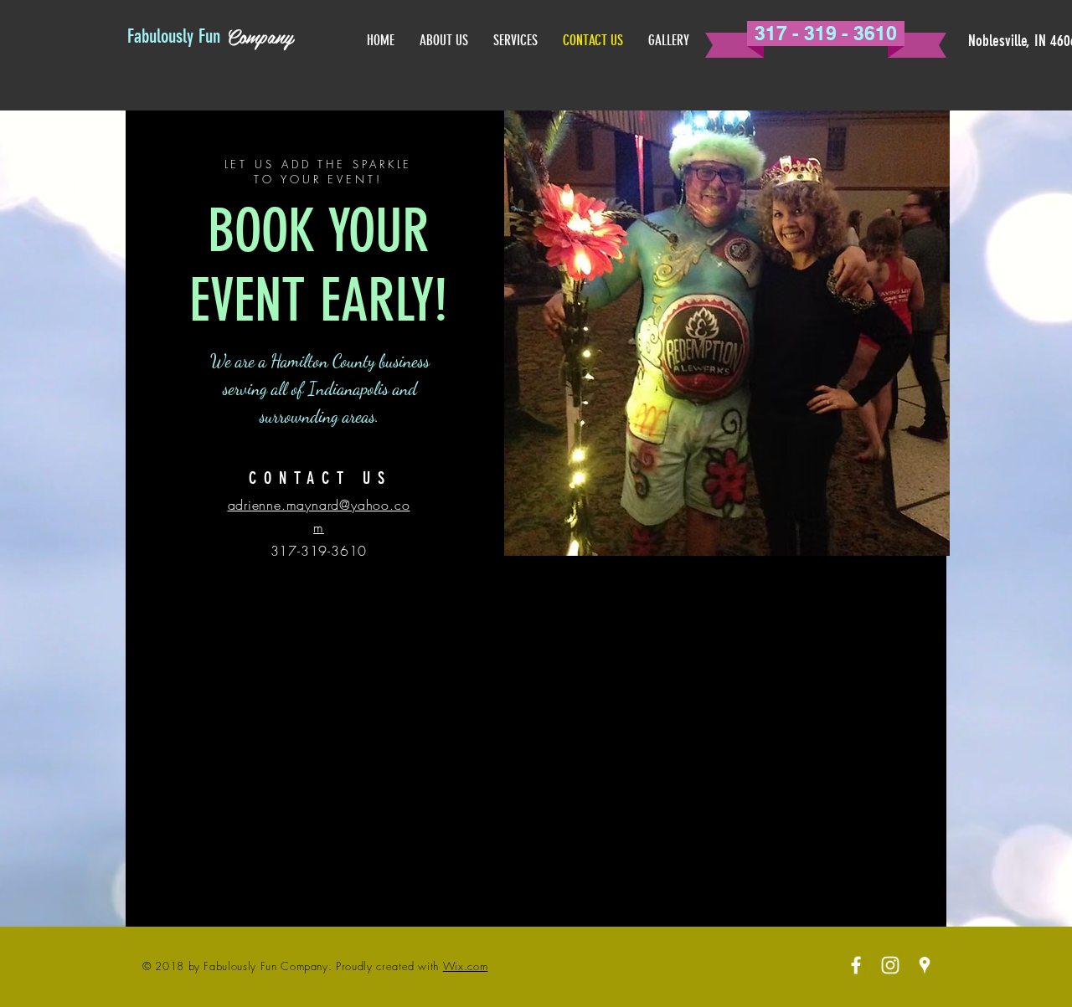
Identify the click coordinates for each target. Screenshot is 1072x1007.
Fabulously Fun (173, 36)
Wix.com (465, 966)
